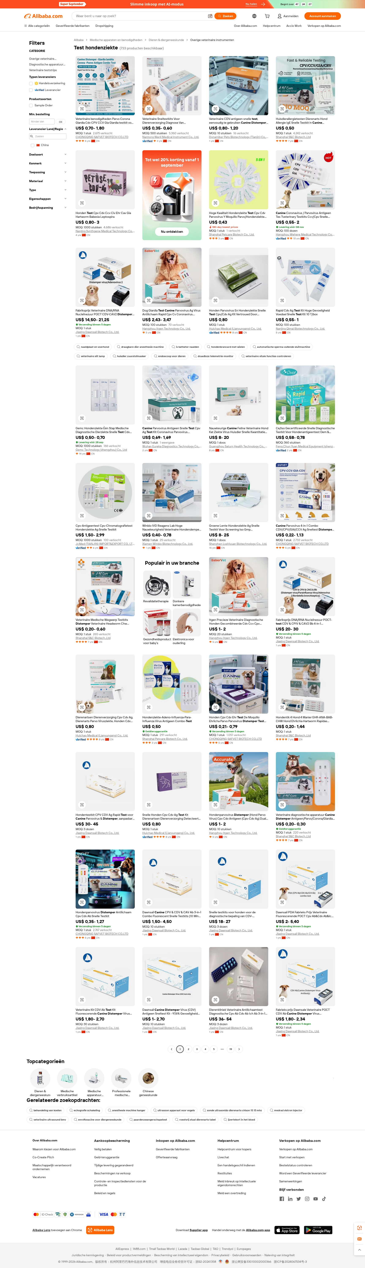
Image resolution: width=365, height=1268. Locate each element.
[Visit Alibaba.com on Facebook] (281, 1198)
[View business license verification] (221, 1262)
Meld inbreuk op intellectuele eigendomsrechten (237, 1183)
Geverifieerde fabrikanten (173, 1149)
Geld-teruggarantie (106, 1157)
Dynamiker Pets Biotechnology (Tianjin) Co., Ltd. (238, 137)
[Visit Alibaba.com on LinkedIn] (290, 1198)
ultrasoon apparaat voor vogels (176, 1110)
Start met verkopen (292, 1157)
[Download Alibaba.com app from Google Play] (318, 1230)
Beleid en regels (104, 1193)
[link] (359, 1227)
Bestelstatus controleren (295, 1165)
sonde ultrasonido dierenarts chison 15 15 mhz (234, 1110)
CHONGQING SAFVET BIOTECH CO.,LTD (102, 137)
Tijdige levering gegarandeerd (113, 1165)
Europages (244, 1248)
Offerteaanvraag (166, 1157)
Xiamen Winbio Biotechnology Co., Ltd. (167, 543)
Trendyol (227, 1248)
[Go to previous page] (171, 1049)
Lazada (182, 1248)
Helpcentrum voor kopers (234, 1149)
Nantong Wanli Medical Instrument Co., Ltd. (170, 137)
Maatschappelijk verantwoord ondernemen (52, 1167)
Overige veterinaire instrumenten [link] (212, 40)
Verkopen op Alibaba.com (296, 1149)
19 (230, 1049)
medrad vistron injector (288, 1110)
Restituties (225, 1173)
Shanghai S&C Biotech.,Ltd (293, 137)
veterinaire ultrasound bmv (50, 1119)
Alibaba (78, 40)
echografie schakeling (87, 1110)
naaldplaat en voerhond (95, 346)
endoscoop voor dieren (171, 356)
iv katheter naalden (187, 346)
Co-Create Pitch (43, 1157)
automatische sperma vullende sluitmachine (283, 346)
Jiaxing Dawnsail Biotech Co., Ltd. (97, 332)
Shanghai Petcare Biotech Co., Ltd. (231, 234)
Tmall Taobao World (161, 1248)
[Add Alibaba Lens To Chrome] (100, 1230)
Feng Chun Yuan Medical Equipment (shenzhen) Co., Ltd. (305, 446)
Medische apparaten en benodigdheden (116, 40)
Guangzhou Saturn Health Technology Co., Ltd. (238, 446)
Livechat (223, 1157)
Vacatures (39, 1177)
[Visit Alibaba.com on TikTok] (324, 1198)
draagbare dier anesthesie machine (142, 346)
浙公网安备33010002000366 (251, 1261)
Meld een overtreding (232, 1193)
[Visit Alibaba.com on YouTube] (315, 1198)
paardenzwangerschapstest (150, 1119)
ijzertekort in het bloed (241, 1119)
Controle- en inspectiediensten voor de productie (120, 1183)
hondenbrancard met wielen (228, 346)
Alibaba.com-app (258, 1230)
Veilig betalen (103, 1149)
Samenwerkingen (290, 1181)
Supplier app (199, 1230)
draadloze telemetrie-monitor (215, 356)
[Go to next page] (239, 1049)
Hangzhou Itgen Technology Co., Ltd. (166, 328)
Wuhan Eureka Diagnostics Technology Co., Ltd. (172, 446)
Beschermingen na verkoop (112, 1173)
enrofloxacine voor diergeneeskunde (99, 1119)
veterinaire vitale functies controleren (268, 356)
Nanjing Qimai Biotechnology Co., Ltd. (300, 328)
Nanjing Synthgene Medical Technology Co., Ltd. (105, 231)
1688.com (139, 1248)
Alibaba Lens (41, 1230)
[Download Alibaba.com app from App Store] (287, 1230)
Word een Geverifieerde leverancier (302, 1173)
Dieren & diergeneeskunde (166, 40)
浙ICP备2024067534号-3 (290, 1261)
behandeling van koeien (47, 1110)
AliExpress (122, 1248)
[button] (210, 16)
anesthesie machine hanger (128, 1110)
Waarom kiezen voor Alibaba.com (54, 1149)
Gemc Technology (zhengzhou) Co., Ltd (101, 449)
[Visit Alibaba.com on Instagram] (307, 1198)
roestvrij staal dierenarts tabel (197, 1119)
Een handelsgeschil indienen (236, 1165)
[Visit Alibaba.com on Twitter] (298, 1198)
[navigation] (48, 545)
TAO (215, 1248)
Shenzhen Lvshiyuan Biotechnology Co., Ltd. (238, 543)
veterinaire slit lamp (93, 356)
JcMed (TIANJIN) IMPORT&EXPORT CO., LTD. (105, 543)
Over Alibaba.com (45, 1140)
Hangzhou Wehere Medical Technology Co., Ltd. (305, 234)
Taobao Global (200, 1248)
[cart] (268, 16)
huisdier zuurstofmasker (131, 356)
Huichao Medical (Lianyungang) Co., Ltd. (235, 328)
